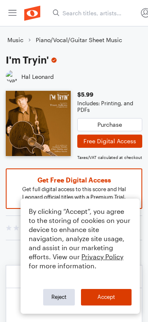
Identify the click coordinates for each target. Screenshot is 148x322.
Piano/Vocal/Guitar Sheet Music (79, 39)
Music (15, 39)
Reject (59, 297)
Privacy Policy (102, 256)
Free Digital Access (109, 140)
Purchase (109, 124)
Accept (106, 297)
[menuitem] (12, 13)
